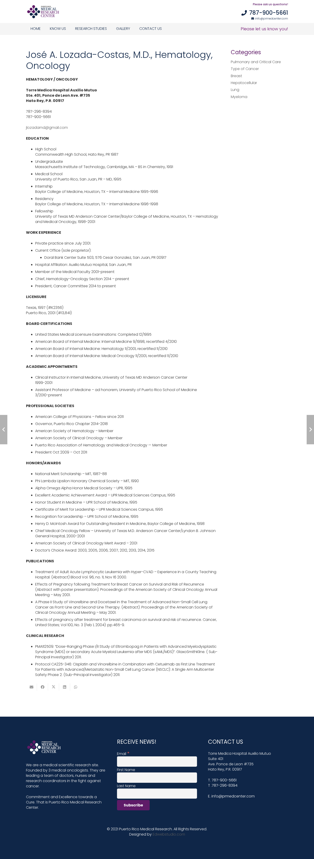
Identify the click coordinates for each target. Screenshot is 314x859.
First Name (126, 769)
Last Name (126, 786)
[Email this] (31, 687)
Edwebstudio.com (169, 834)
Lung (235, 89)
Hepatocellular (244, 82)
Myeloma (239, 96)
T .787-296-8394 (222, 785)
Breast (236, 76)
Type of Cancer (245, 68)
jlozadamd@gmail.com (47, 127)
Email (123, 753)
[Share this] (42, 687)
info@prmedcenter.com (233, 796)
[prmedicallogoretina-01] (43, 11)
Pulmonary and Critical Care (256, 62)
